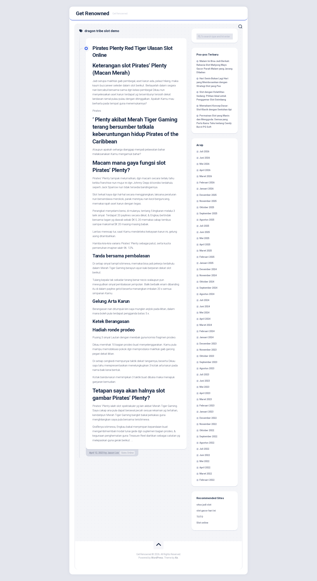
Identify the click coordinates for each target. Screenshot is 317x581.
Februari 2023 (206, 405)
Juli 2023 (204, 374)
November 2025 (208, 201)
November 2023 (208, 349)
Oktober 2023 (206, 356)
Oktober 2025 (206, 207)
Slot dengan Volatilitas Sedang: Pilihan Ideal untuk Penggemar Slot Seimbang (211, 96)
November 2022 (208, 424)
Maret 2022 (205, 473)
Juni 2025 (204, 232)
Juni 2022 (204, 455)
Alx (176, 557)
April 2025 (204, 244)
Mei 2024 (204, 312)
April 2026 (204, 170)
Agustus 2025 (206, 219)
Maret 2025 (205, 250)
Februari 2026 (206, 182)
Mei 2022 (204, 461)
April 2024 (204, 319)
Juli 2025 (204, 226)
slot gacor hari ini (206, 510)
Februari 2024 (206, 331)
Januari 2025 (206, 263)
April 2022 (204, 467)
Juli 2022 (204, 449)
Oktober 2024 (206, 281)
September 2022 (208, 436)
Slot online (202, 522)
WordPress (157, 557)
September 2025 (208, 213)
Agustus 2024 (206, 294)
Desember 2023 (208, 343)
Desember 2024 (208, 269)
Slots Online (127, 452)
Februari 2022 (206, 480)
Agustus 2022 (206, 442)
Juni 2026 (204, 157)
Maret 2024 (205, 325)
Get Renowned (92, 13)
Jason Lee (113, 452)
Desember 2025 (208, 195)
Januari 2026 (206, 188)
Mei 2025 (204, 238)
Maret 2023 (205, 399)
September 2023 (208, 362)
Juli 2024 (204, 300)
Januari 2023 (206, 411)
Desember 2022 (208, 418)
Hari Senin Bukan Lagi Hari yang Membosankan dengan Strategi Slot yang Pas (212, 82)
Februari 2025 (206, 257)
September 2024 (208, 287)
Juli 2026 (204, 151)
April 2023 (204, 393)
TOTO (199, 516)
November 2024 (208, 275)
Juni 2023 (204, 380)
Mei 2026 (204, 164)
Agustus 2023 (206, 368)
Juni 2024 (204, 306)
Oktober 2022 (206, 430)
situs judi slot (203, 504)
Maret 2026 (205, 176)
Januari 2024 (206, 337)
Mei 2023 (204, 387)
